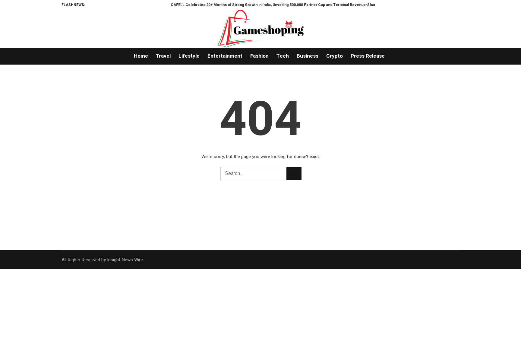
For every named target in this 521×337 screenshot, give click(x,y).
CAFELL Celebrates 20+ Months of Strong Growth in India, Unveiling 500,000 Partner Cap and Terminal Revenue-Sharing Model (272, 5)
